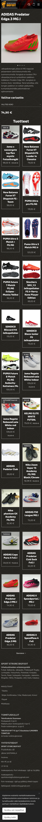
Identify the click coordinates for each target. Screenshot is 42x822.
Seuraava (20, 653)
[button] (29, 4)
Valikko (38, 4)
